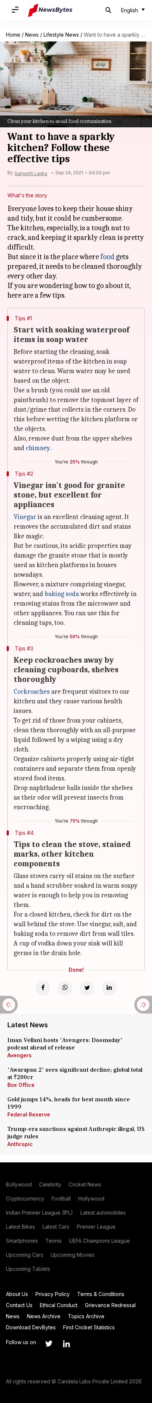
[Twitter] (87, 988)
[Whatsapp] (65, 988)
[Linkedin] (109, 988)
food (107, 256)
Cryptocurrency (25, 1198)
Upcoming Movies (72, 1255)
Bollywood (19, 1184)
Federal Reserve (28, 1114)
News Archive (44, 1316)
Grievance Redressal (110, 1305)
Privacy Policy (52, 1294)
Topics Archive (86, 1316)
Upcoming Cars (24, 1255)
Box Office (21, 1085)
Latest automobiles (103, 1212)
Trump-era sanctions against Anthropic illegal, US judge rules (76, 1132)
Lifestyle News (61, 34)
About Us (17, 1294)
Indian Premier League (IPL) (39, 1212)
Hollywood (91, 1198)
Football (61, 1198)
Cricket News (85, 1184)
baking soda (62, 594)
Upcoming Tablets (28, 1269)
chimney (38, 448)
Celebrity (50, 1184)
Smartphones (22, 1241)
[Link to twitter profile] (49, 1344)
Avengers (19, 1055)
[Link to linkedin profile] (66, 1344)
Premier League (96, 1226)
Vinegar (25, 517)
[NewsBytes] (50, 10)
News (32, 34)
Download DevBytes (31, 1327)
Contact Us (19, 1305)
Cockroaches (32, 692)
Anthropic (20, 1144)
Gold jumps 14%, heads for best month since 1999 (68, 1103)
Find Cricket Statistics (89, 1327)
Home (13, 34)
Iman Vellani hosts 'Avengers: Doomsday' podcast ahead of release (64, 1044)
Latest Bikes (20, 1226)
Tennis (53, 1241)
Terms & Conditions (100, 1294)
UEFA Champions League (99, 1241)
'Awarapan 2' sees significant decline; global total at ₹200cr (74, 1073)
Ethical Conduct (58, 1305)
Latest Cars (55, 1226)
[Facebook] (42, 988)
